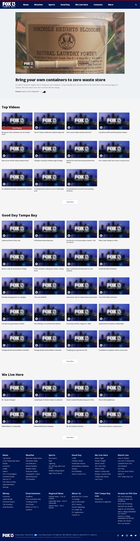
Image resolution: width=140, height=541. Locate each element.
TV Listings (75, 499)
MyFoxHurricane (31, 477)
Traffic (74, 458)
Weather (30, 455)
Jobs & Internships (78, 502)
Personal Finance (9, 502)
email (135, 535)
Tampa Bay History (101, 477)
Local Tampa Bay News (11, 461)
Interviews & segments (103, 502)
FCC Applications (78, 512)
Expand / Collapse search (136, 4)
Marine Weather (31, 466)
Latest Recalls (7, 499)
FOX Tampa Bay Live (125, 477)
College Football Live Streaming (125, 500)
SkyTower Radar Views (34, 458)
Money (6, 493)
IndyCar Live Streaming (126, 509)
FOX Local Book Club (33, 499)
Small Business (8, 507)
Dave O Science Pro (79, 474)
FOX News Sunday (9, 482)
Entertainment (33, 493)
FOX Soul (121, 469)
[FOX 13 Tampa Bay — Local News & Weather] (10, 4)
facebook (118, 535)
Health (5, 469)
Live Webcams (31, 463)
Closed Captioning (78, 507)
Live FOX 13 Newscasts (126, 461)
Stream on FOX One (127, 493)
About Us (76, 493)
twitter (122, 535)
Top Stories (7, 458)
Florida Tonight (100, 461)
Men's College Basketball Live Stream (127, 513)
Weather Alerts (31, 469)
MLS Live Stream (124, 523)
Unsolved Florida (8, 477)
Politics (5, 471)
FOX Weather (30, 479)
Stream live (99, 499)
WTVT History (76, 504)
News (5, 455)
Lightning (52, 463)
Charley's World (77, 461)
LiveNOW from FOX (125, 463)
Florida (5, 463)
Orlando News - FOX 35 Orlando (57, 497)
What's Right (99, 458)
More (110, 4)
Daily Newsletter (8, 484)
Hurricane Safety (31, 471)
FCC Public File (77, 510)
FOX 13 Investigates (10, 474)
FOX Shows (30, 504)
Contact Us (76, 515)
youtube (131, 535)
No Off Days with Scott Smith (57, 467)
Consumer (6, 466)
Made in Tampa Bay (102, 471)
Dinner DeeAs (100, 463)
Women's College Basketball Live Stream (126, 517)
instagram (127, 535)
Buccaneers (53, 458)
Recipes (74, 469)
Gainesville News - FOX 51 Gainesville (58, 502)
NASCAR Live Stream (125, 506)
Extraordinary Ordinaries (80, 466)
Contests (29, 510)
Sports (52, 455)
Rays (50, 461)
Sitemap (5, 487)
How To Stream (123, 458)
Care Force (99, 479)
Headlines (29, 496)
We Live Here (101, 455)
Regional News (56, 493)
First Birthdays (77, 471)
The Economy (7, 504)
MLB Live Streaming (125, 504)
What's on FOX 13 (32, 507)
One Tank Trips (100, 466)
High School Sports (55, 473)
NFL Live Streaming (125, 496)
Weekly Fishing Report (56, 471)
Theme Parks (99, 469)
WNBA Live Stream (124, 521)
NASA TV (121, 474)
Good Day (76, 455)
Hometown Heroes (78, 463)
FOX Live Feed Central (125, 471)
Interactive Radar (32, 461)
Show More (70, 202)
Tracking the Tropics (33, 474)
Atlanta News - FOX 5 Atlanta (56, 507)
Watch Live (123, 455)
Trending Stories (31, 502)
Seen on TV (7, 479)
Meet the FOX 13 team (80, 496)
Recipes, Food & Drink (103, 474)
